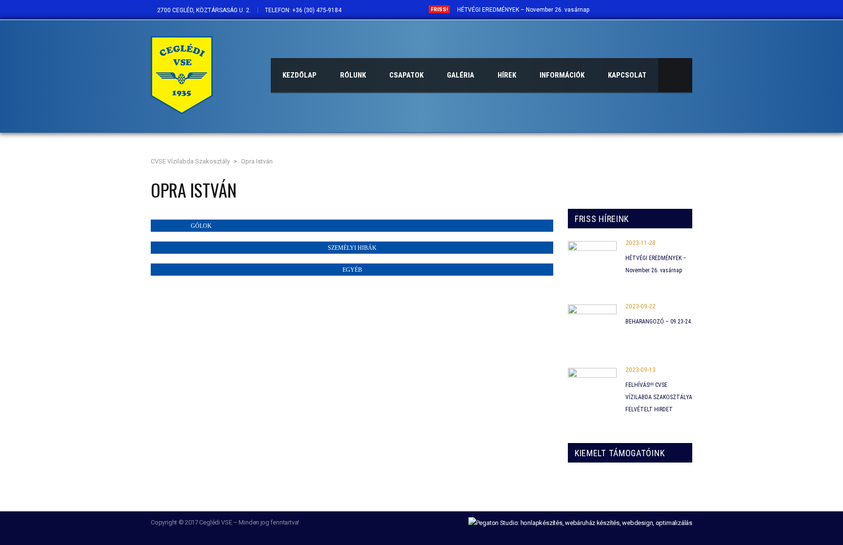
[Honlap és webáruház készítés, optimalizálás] (580, 522)
